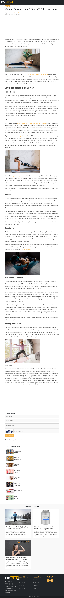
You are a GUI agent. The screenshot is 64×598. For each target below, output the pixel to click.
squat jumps (18, 136)
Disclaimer (21, 585)
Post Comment (9, 435)
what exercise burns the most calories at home (31, 123)
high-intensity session (18, 176)
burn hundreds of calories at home (37, 74)
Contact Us (22, 580)
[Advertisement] (32, 27)
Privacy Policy (22, 582)
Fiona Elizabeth (15, 13)
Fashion (35, 588)
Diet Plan (35, 585)
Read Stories (36, 580)
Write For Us (22, 588)
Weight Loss (36, 582)
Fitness (7, 6)
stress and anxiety (26, 249)
